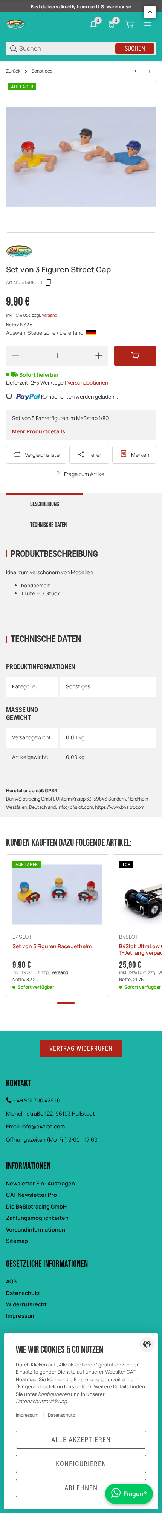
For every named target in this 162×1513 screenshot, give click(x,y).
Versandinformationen (35, 1229)
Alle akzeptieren (81, 1439)
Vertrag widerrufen (81, 1048)
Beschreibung (44, 504)
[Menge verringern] (15, 356)
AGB (11, 1281)
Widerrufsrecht (26, 1304)
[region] (81, 71)
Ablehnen (81, 1488)
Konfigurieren (81, 1464)
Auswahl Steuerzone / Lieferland (45, 332)
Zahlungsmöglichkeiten (37, 1217)
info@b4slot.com (43, 1126)
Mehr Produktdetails (38, 431)
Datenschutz (23, 1293)
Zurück (13, 71)
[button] (57, 894)
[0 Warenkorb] (129, 24)
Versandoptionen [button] (87, 382)
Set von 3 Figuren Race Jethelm (52, 946)
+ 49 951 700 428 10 (36, 1100)
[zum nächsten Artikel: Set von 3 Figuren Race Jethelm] (149, 71)
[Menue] (147, 24)
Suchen (135, 48)
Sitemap (17, 1240)
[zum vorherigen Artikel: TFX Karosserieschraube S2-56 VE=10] (135, 71)
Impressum (21, 1315)
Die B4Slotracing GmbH (36, 1206)
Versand (49, 315)
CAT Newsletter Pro (31, 1194)
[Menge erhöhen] (98, 356)
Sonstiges (42, 71)
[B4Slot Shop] (15, 23)
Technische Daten (48, 525)
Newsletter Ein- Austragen (40, 1183)
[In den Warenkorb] (135, 356)
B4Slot (22, 937)
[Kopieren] (48, 282)
